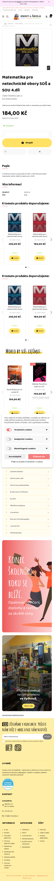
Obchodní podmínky (7, 837)
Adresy (42, 841)
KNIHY (24, 833)
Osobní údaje (44, 833)
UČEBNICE (25, 830)
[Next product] (51, 25)
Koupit (29, 143)
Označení (5, 192)
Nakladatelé (26, 847)
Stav (3, 195)
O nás (20, 10)
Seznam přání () (10, 10)
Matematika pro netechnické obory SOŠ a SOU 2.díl (39, 236)
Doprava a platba (9, 857)
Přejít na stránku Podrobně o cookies (27, 461)
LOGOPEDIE (14, 512)
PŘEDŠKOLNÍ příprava (17, 505)
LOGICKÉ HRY (15, 526)
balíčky (19, 2)
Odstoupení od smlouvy (9, 853)
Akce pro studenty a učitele (7, 865)
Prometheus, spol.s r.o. (15, 96)
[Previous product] (50, 25)
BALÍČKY (13, 499)
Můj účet (35, 10)
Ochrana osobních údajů (9, 842)
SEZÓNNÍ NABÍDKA (16, 472)
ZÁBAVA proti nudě (16, 478)
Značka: (4, 96)
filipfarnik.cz (27, 878)
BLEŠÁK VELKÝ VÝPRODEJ (19, 492)
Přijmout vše (39, 456)
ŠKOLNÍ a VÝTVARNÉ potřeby (19, 519)
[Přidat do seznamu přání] (14, 152)
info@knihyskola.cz (11, 816)
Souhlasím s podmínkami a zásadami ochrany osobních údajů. (24, 741)
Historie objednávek (44, 837)
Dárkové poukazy (15, 533)
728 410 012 (8, 811)
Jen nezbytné (15, 456)
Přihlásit (47, 736)
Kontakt (27, 10)
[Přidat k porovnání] (40, 152)
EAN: (3, 99)
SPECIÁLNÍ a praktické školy (19, 485)
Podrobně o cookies (8, 847)
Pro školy (7, 860)
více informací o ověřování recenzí (13, 715)
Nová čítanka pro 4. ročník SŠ (14, 391)
